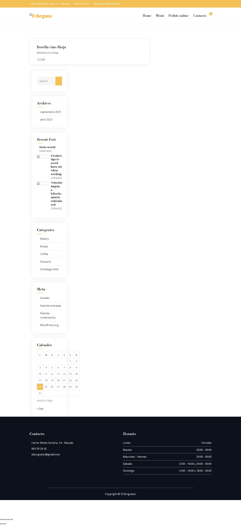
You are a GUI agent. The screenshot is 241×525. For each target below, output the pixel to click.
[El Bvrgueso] (43, 15)
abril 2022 (46, 119)
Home (147, 16)
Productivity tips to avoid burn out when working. (59, 165)
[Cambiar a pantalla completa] (4, 519)
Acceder (45, 298)
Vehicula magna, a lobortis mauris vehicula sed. (56, 194)
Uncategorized (49, 269)
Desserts (45, 261)
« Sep (40, 408)
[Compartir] (8, 519)
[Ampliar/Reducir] (1, 519)
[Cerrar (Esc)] (11, 519)
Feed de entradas (50, 305)
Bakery (44, 239)
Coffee (44, 254)
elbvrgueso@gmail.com (107, 3)
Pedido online (179, 16)
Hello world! (47, 147)
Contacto (199, 16)
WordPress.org (49, 325)
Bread (44, 246)
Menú (160, 16)
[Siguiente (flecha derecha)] (4, 523)
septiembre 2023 (50, 112)
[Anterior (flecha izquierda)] (1, 523)
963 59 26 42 (81, 3)
